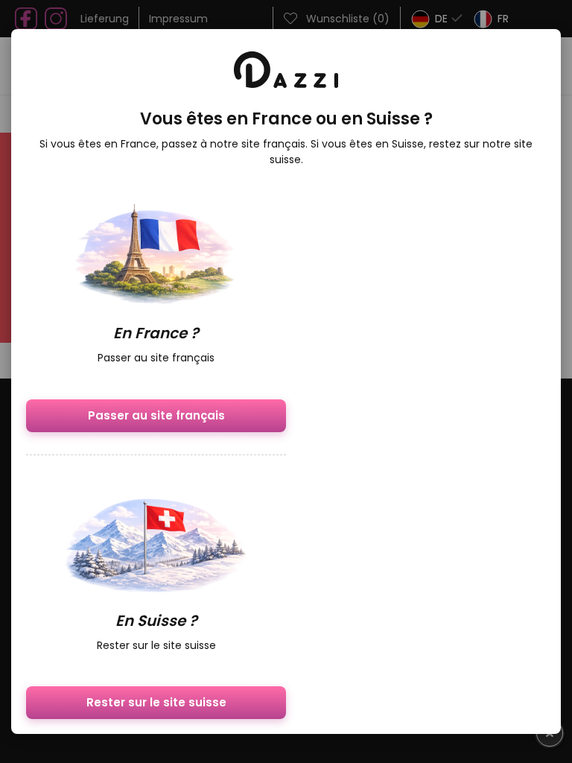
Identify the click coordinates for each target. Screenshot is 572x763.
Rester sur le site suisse (156, 702)
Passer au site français (156, 415)
